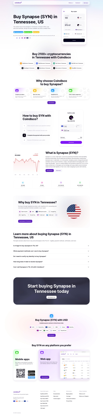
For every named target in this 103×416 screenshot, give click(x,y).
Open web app (45, 377)
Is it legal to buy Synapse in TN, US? (25, 246)
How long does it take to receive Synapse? (28, 262)
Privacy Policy (69, 401)
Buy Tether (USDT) (44, 398)
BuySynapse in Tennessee (25, 221)
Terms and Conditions (71, 398)
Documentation (56, 393)
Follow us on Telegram (83, 396)
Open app (86, 2)
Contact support (56, 398)
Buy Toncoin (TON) (44, 401)
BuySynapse (51, 102)
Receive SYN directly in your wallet (36, 140)
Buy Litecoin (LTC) (44, 405)
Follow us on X (82, 393)
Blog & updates (69, 393)
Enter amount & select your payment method (39, 125)
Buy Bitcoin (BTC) (44, 393)
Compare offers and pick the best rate (37, 130)
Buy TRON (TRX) (44, 403)
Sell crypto (43, 408)
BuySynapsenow (51, 297)
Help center (55, 396)
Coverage (68, 396)
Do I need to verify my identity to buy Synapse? (29, 256)
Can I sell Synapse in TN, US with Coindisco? (28, 267)
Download (78, 2)
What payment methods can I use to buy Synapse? (31, 251)
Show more (58, 170)
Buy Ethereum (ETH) (45, 396)
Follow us (71, 2)
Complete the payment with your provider (38, 135)
